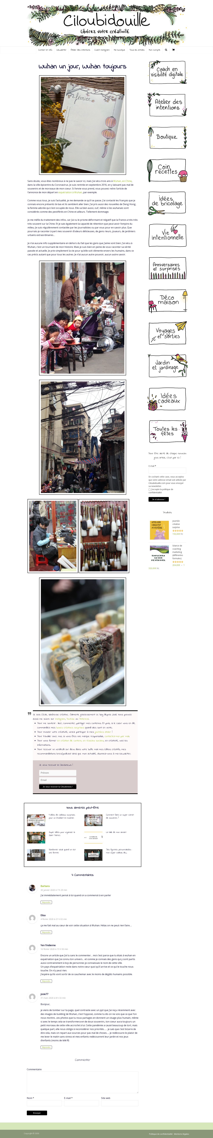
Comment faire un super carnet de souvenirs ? (120, 816)
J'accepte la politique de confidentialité (161, 491)
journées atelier (103, 732)
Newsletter (61, 50)
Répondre (46, 902)
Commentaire (34, 1069)
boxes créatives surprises (70, 728)
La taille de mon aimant (116, 832)
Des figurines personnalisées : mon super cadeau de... (119, 851)
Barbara (45, 886)
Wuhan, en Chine (122, 181)
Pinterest (84, 719)
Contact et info (45, 50)
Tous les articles (136, 50)
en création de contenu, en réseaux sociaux (80, 741)
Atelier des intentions (80, 50)
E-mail (68, 1098)
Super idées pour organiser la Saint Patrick (62, 834)
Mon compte (154, 50)
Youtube (71, 719)
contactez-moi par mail (117, 736)
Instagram (60, 719)
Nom (30, 1098)
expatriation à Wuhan (70, 192)
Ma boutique (119, 50)
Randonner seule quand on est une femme (62, 851)
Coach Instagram (102, 50)
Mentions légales (181, 1134)
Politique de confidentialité (161, 1134)
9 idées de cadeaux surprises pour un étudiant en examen (62, 816)
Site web (105, 1098)
